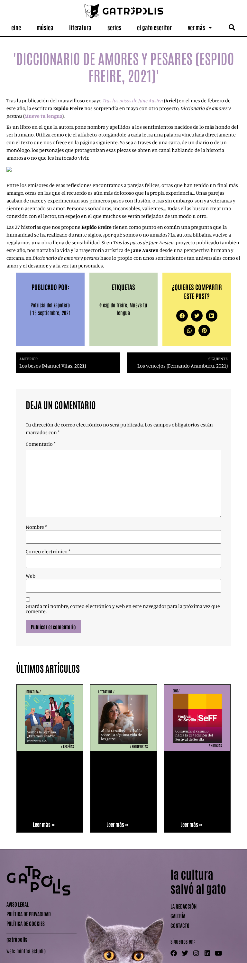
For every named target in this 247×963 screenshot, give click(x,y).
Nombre (36, 526)
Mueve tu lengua (43, 116)
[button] (231, 27)
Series (114, 27)
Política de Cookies (25, 923)
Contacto (179, 925)
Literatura (80, 27)
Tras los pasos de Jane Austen (133, 100)
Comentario (40, 443)
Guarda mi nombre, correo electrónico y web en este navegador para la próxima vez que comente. (123, 608)
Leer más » (44, 824)
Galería (177, 915)
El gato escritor (154, 27)
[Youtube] (218, 953)
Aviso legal (17, 904)
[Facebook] (173, 953)
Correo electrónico (48, 551)
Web (30, 575)
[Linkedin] (207, 953)
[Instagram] (196, 953)
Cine (16, 27)
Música (45, 27)
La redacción (183, 906)
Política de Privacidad (28, 914)
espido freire (115, 305)
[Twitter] (185, 953)
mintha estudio (31, 951)
